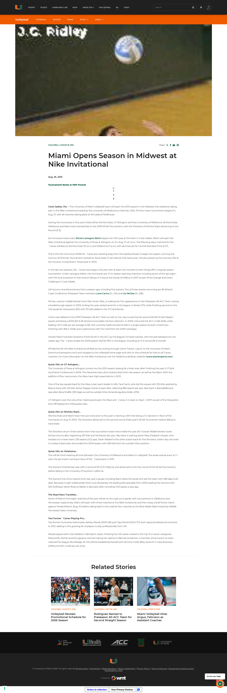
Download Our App (113, 670)
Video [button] (126, 7)
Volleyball (22, 19)
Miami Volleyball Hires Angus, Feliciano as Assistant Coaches (152, 617)
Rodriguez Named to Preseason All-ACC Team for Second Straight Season (113, 617)
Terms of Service (159, 668)
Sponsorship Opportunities (181, 668)
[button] (201, 7)
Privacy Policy (143, 668)
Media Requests (109, 668)
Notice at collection (97, 689)
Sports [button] (31, 7)
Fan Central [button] (105, 7)
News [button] (70, 20)
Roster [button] (57, 20)
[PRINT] (177, 145)
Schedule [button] (41, 20)
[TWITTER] (166, 145)
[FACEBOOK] (170, 145)
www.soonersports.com (159, 356)
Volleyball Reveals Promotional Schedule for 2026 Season (68, 617)
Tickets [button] (43, 7)
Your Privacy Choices (122, 689)
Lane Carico (102, 293)
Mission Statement (127, 668)
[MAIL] (173, 145)
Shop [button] (75, 7)
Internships (95, 668)
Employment (82, 668)
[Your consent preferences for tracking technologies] (4, 688)
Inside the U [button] (88, 7)
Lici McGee (128, 293)
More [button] (98, 20)
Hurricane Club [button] (59, 7)
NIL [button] (117, 7)
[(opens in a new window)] (64, 642)
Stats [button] (83, 20)
